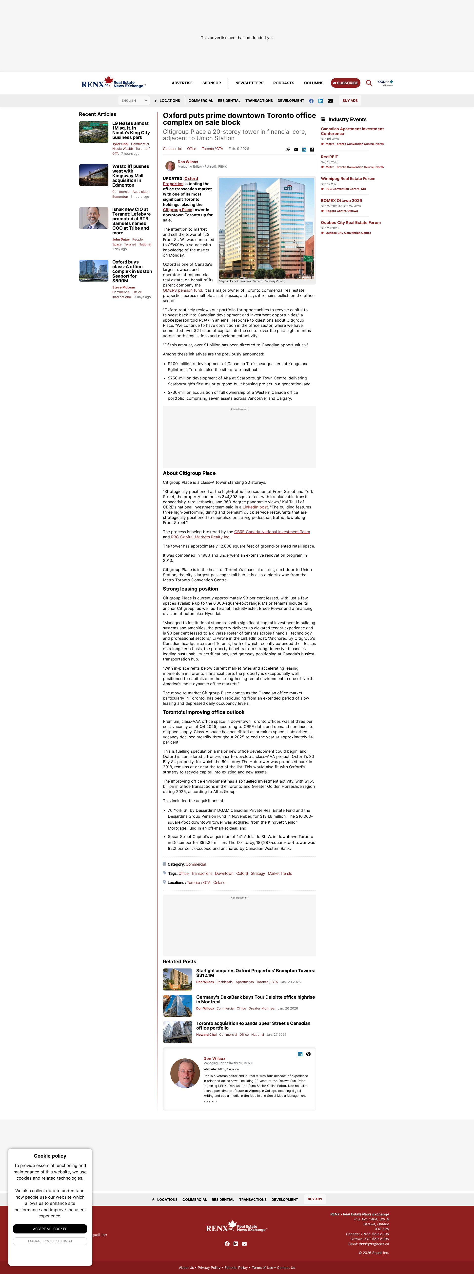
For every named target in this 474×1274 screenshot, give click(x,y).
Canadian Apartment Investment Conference (352, 131)
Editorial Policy (236, 1267)
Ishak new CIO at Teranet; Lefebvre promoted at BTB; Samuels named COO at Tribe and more (131, 221)
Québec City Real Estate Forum (351, 222)
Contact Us (286, 1267)
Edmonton (120, 196)
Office (137, 292)
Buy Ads (350, 100)
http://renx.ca (228, 1069)
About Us (186, 1267)
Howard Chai (206, 1034)
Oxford (242, 873)
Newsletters (249, 83)
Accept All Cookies (50, 1229)
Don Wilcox (188, 162)
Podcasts (283, 83)
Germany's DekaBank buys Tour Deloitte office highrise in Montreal (255, 999)
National (144, 244)
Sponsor (211, 83)
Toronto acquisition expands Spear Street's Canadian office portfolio (253, 1026)
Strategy (258, 873)
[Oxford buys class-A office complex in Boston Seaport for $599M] (94, 271)
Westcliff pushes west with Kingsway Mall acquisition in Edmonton (130, 176)
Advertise (182, 83)
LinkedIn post (255, 507)
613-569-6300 (376, 1239)
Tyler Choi (120, 144)
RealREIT (329, 156)
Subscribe (347, 83)
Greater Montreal (262, 1008)
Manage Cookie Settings (50, 1241)
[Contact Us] (333, 100)
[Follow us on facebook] (313, 100)
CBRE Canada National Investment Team (272, 531)
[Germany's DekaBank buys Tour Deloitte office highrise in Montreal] (178, 1006)
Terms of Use (262, 1267)
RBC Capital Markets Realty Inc (200, 536)
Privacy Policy (209, 1267)
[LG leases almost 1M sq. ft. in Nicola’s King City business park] (94, 132)
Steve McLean (123, 287)
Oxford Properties (180, 181)
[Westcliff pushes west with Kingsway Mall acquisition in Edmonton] (94, 175)
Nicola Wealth (122, 149)
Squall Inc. (380, 1253)
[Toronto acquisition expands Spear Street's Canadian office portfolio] (178, 1032)
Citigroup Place (177, 209)
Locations (169, 100)
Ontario (219, 882)
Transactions (259, 100)
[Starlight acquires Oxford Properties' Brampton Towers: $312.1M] (178, 979)
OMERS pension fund (182, 290)
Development (291, 100)
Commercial (201, 100)
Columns (313, 83)
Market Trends (280, 873)
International (122, 297)
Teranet (130, 244)
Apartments (245, 982)
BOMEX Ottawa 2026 (341, 200)
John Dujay (121, 239)
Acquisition (141, 192)
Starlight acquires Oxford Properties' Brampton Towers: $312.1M (255, 973)
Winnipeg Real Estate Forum (348, 178)
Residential (229, 100)
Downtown (224, 873)
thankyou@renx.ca (374, 1244)
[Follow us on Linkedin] (323, 100)
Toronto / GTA (212, 148)
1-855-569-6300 (375, 1234)
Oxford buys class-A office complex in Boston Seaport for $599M (132, 271)
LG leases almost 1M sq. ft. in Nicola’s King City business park (131, 130)
